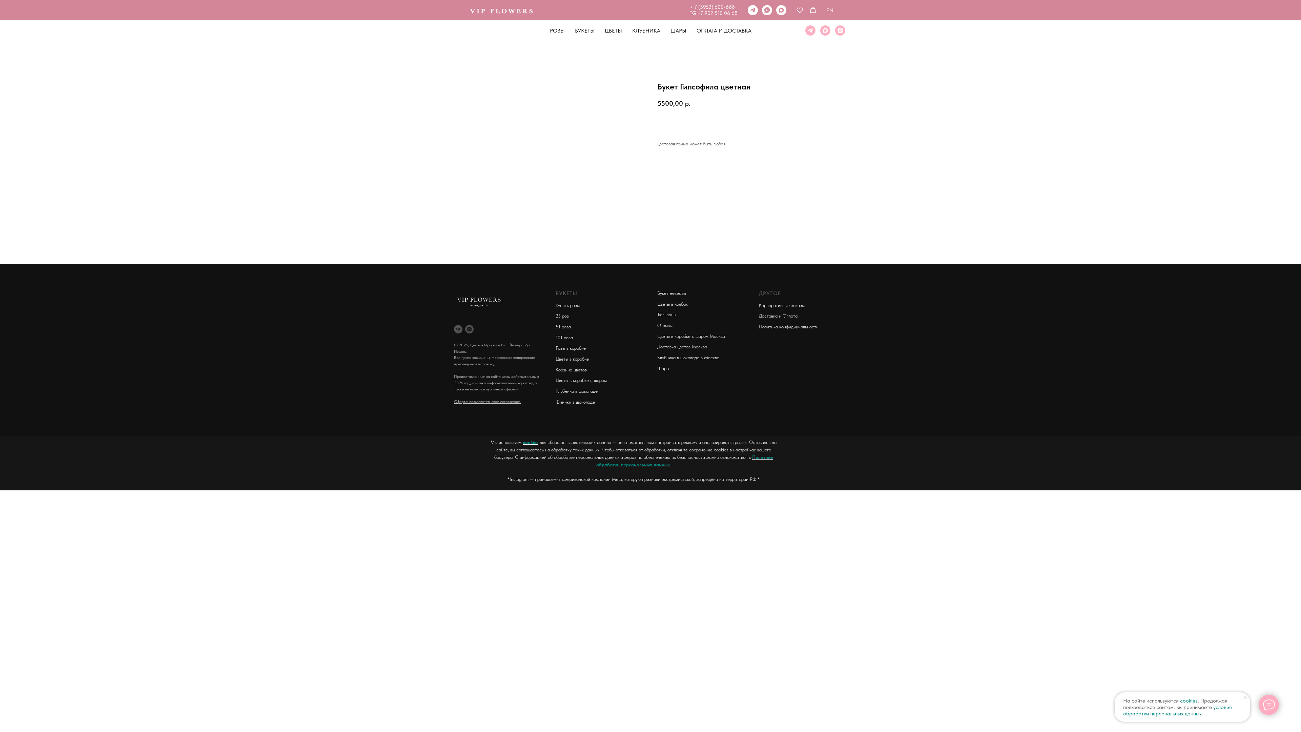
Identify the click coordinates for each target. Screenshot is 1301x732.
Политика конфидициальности (789, 326)
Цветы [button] (613, 30)
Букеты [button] (585, 30)
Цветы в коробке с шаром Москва (691, 336)
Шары (678, 30)
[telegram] (753, 10)
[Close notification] (1245, 697)
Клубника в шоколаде (577, 391)
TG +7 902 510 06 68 (714, 13)
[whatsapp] (767, 10)
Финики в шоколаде (575, 402)
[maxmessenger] (781, 10)
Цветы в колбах (672, 304)
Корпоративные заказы (782, 305)
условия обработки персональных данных (1177, 710)
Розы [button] (557, 30)
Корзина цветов (571, 369)
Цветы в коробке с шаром (581, 380)
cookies (530, 442)
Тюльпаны (666, 314)
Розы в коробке (571, 348)
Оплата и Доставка (724, 30)
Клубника (646, 30)
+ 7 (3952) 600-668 (712, 7)
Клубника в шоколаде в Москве (688, 357)
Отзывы (665, 325)
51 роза (563, 326)
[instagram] (840, 30)
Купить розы (568, 305)
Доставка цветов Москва (682, 346)
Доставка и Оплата (778, 316)
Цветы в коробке (572, 359)
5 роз (563, 316)
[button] (800, 10)
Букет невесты (671, 293)
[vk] (458, 329)
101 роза (564, 337)
